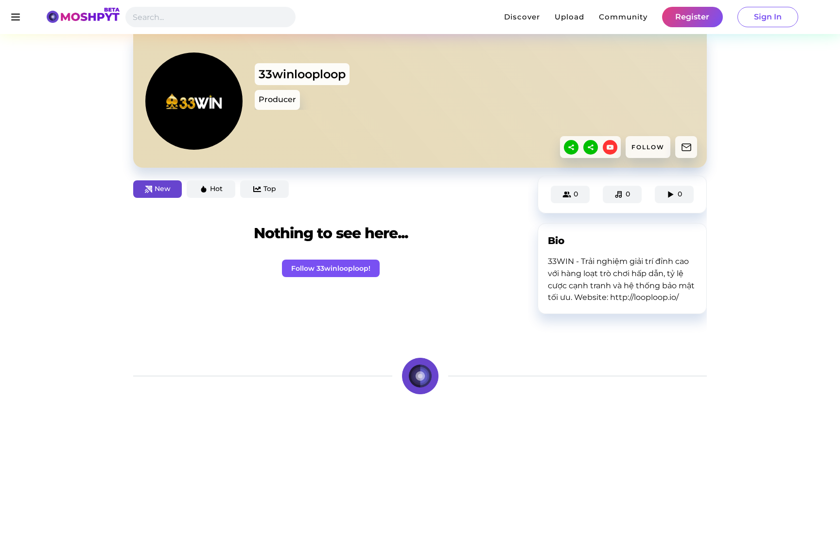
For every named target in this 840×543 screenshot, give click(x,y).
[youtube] (610, 147)
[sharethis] (571, 147)
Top (269, 188)
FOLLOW (648, 147)
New (163, 188)
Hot (216, 188)
